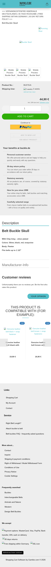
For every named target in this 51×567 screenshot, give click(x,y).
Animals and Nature (13, 502)
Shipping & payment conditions (17, 459)
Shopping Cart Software (15, 560)
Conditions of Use (12, 467)
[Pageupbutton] (44, 563)
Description (10, 223)
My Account (10, 403)
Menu (4, 4)
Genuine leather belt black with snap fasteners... (12, 343)
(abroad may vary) (29, 92)
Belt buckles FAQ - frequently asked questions (25, 434)
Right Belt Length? (13, 423)
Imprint (7, 455)
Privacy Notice (10, 472)
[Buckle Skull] (25, 47)
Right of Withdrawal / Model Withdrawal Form (23, 463)
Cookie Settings (11, 476)
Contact (9, 408)
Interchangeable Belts (14, 497)
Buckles (8, 492)
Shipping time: (8, 89)
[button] (6, 109)
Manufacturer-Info (15, 265)
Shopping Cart (12, 398)
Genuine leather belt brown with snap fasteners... (38, 343)
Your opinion (38, 296)
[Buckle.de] (25, 4)
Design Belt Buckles (13, 511)
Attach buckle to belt (14, 428)
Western (8, 507)
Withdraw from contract (12, 553)
